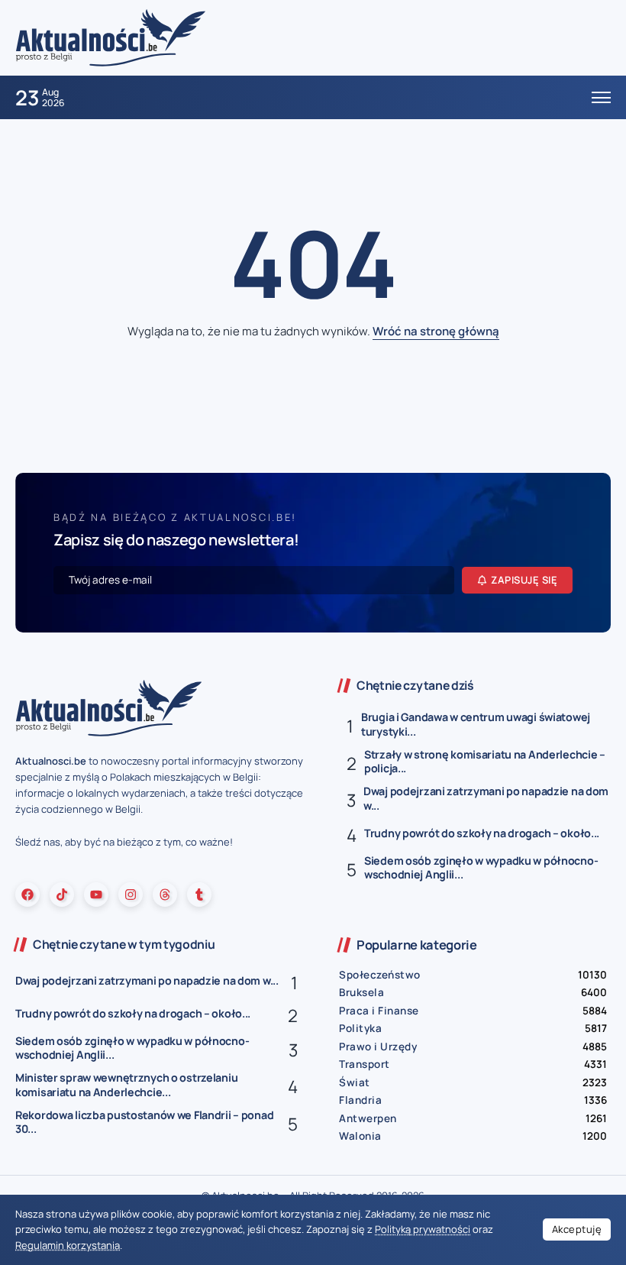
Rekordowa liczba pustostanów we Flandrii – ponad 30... (144, 1122)
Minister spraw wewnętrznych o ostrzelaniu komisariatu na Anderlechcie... (126, 1084)
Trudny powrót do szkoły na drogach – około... (481, 833)
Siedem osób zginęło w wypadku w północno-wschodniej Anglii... (481, 867)
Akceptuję (577, 1229)
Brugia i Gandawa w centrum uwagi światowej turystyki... (475, 724)
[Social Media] (27, 894)
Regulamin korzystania (67, 1245)
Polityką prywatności (422, 1229)
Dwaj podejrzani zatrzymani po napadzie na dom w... (485, 798)
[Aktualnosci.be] (110, 37)
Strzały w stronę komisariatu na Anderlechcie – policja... (484, 761)
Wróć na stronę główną (436, 331)
